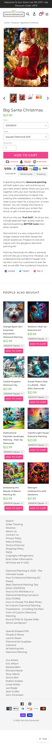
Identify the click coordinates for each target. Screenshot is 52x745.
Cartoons (11, 645)
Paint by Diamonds (30, 720)
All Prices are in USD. (17, 562)
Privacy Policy (13, 538)
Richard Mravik (14, 670)
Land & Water (13, 638)
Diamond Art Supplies (18, 641)
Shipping (41, 174)
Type (5, 131)
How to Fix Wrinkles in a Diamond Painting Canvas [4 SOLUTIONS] (22, 595)
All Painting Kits (15, 648)
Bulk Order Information (19, 559)
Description (10, 173)
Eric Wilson (12, 663)
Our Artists (12, 660)
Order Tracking (14, 524)
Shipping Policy (15, 548)
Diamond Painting (16, 652)
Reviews (10, 527)
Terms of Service (15, 545)
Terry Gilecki (13, 674)
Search (10, 521)
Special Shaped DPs (17, 631)
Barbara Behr (13, 667)
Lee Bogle (11, 688)
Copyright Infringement (20, 555)
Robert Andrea (14, 681)
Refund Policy (14, 541)
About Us (11, 531)
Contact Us (12, 534)
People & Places (15, 634)
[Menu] (47, 14)
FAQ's (9, 552)
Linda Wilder (13, 684)
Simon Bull (12, 677)
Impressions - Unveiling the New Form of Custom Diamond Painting (25, 612)
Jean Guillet (12, 691)
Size (5, 120)
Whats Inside (26, 174)
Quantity (7, 143)
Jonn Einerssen (15, 695)
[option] (13, 98)
